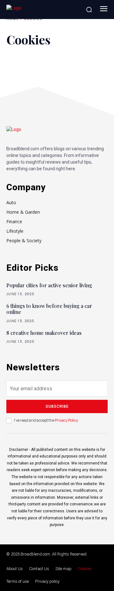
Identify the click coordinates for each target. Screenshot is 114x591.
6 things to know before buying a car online (49, 308)
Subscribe (57, 406)
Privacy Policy (66, 420)
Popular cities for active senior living (49, 285)
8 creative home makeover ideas (44, 332)
